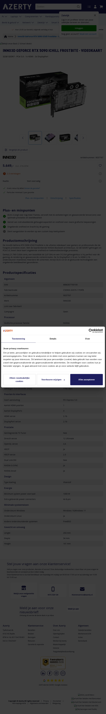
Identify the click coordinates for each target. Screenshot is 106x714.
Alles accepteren (86, 379)
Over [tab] (87, 338)
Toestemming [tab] (18, 338)
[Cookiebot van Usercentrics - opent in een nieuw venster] (91, 331)
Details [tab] (53, 338)
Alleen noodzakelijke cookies (19, 379)
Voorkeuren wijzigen (51, 379)
